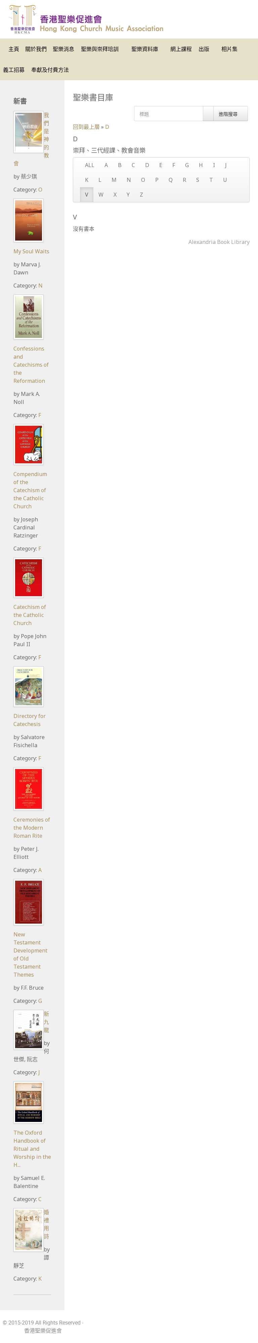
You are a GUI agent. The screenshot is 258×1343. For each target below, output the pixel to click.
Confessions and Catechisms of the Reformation (31, 364)
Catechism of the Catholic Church (29, 615)
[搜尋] (208, 113)
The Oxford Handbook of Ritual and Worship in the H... (32, 1149)
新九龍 (46, 1022)
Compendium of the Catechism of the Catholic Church (30, 490)
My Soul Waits (31, 251)
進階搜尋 (229, 114)
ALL (89, 165)
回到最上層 (86, 127)
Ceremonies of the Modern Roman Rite (31, 827)
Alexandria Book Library (219, 242)
